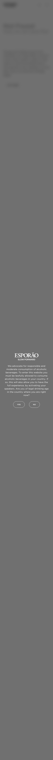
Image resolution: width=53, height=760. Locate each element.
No (34, 404)
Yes (19, 404)
